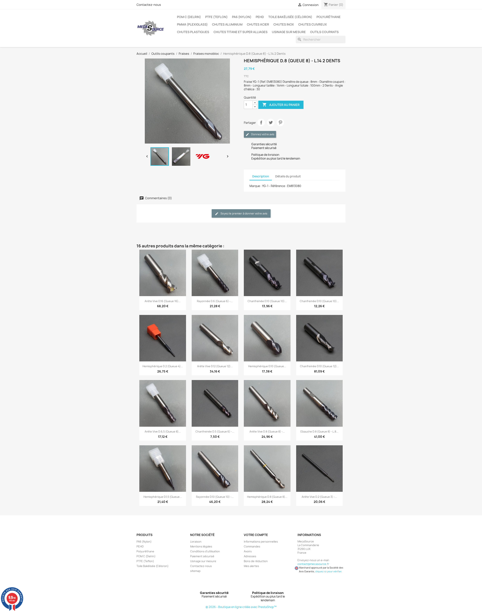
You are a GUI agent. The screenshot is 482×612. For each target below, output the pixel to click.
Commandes (252, 546)
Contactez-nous (149, 5)
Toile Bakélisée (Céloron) (290, 17)
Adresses (250, 556)
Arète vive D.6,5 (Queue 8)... (163, 431)
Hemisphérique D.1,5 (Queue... (162, 497)
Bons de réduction (256, 561)
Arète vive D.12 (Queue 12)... (215, 366)
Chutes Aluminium (227, 24)
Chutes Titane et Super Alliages (241, 32)
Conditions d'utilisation (205, 551)
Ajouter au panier (281, 104)
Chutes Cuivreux (312, 24)
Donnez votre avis (262, 134)
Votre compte (256, 535)
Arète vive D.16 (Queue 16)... (163, 301)
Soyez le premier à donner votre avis (243, 213)
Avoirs (248, 551)
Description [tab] (260, 176)
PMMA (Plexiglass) (192, 24)
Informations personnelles (261, 541)
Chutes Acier (258, 24)
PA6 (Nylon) (241, 17)
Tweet (271, 122)
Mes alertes (251, 566)
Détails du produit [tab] (288, 176)
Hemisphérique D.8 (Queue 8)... (267, 497)
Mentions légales (201, 546)
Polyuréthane (329, 17)
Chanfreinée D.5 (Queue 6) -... (214, 431)
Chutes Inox (283, 24)
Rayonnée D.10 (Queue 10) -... (215, 497)
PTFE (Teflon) (216, 17)
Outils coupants (324, 32)
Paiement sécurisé (202, 556)
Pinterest (280, 122)
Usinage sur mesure (289, 32)
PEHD (260, 17)
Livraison (195, 541)
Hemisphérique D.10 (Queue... (267, 366)
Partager (261, 122)
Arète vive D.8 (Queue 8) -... (267, 431)
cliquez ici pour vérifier (328, 571)
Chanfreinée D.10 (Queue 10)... (267, 301)
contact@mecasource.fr (313, 564)
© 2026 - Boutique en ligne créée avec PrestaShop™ (241, 607)
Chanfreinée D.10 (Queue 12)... (319, 366)
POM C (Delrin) (189, 17)
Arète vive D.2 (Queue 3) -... (319, 497)
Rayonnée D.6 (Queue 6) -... (215, 301)
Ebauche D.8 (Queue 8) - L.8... (319, 431)
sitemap (195, 571)
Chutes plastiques (193, 32)
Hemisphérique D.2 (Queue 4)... (163, 366)
